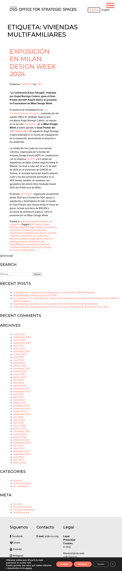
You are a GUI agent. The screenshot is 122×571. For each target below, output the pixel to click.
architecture (50, 227)
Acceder (17, 504)
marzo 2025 (19, 340)
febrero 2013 (19, 462)
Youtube (17, 549)
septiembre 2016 (22, 414)
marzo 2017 (19, 400)
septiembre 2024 (22, 343)
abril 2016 (18, 423)
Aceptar (64, 564)
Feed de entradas (22, 507)
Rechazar (82, 564)
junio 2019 (18, 383)
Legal (66, 536)
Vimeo (16, 542)
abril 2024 (18, 346)
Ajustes (100, 564)
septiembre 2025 (22, 337)
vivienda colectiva (29, 247)
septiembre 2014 (22, 442)
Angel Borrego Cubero (31, 227)
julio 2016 (18, 417)
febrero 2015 (19, 437)
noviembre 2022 (21, 368)
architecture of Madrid (21, 230)
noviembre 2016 (21, 408)
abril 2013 (18, 460)
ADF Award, (26, 194)
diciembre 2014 (21, 440)
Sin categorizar (21, 486)
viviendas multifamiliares (23, 250)
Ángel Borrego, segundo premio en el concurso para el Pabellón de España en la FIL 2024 (60, 307)
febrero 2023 (19, 365)
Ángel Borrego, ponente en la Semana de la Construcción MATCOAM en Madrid (55, 304)
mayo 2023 (19, 363)
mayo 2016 (19, 420)
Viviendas (45, 247)
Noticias (24, 221)
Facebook (17, 536)
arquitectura (40, 230)
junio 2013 (18, 457)
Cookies (68, 543)
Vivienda (14, 247)
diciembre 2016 (21, 405)
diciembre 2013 (21, 451)
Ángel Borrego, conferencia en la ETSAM (35, 295)
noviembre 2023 (21, 351)
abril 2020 (18, 380)
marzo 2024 (19, 348)
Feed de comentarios (24, 509)
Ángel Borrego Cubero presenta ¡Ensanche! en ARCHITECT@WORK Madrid (54, 292)
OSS (39, 84)
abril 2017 (18, 397)
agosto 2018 (19, 385)
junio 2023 (18, 360)
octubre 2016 (20, 411)
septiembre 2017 (22, 391)
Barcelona (40, 233)
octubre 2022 (20, 371)
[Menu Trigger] (110, 5)
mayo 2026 (19, 334)
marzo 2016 (19, 425)
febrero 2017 (19, 402)
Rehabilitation (17, 244)
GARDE (30, 159)
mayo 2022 (19, 374)
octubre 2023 (20, 354)
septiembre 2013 (22, 454)
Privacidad (69, 540)
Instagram (17, 555)
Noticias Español (39, 221)
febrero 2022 (19, 377)
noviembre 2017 (21, 388)
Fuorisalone (30, 124)
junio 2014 (18, 448)
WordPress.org (21, 512)
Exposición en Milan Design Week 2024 (33, 63)
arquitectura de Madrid (21, 233)
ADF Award (36, 224)
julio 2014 (18, 445)
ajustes (28, 568)
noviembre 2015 (21, 431)
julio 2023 (18, 357)
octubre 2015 (20, 434)
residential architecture (38, 244)
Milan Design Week (32, 238)
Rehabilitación (36, 241)
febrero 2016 (19, 428)
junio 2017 (18, 394)
